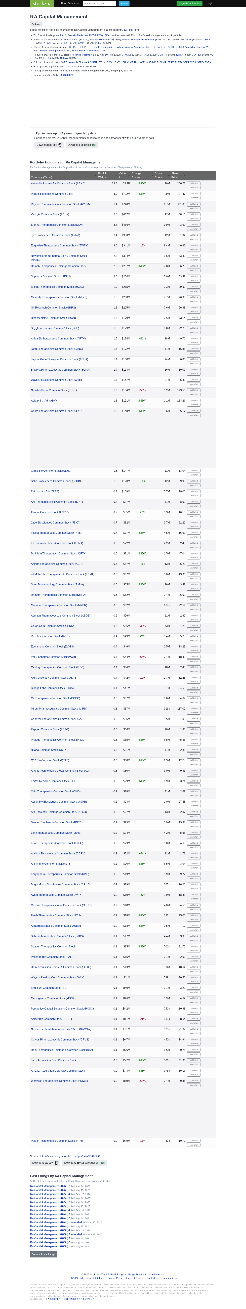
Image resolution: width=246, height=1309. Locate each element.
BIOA (69, 688)
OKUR (87, 905)
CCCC (75, 698)
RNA (94, 62)
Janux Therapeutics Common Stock (52, 348)
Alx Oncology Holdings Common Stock (54, 812)
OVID (76, 791)
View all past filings (43, 1254)
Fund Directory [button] (70, 3)
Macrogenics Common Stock (48, 998)
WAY (80, 977)
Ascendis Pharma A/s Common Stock (53, 183)
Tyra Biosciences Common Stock (50, 235)
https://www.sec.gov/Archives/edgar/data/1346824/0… (72, 1156)
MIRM (82, 708)
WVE (78, 379)
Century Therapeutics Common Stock (53, 667)
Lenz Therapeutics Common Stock (51, 832)
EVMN (69, 646)
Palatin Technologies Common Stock (53, 1140)
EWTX (179, 54)
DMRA (81, 594)
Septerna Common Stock (46, 276)
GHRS (71, 307)
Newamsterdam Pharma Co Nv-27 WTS (54, 1029)
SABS (79, 936)
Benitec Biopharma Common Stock (52, 822)
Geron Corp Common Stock (47, 626)
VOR (212, 54)
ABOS (85, 615)
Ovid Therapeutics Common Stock (51, 791)
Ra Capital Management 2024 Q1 (50, 1226)
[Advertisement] (123, 102)
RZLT (65, 636)
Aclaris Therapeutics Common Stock (52, 563)
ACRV (80, 853)
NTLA (47, 42)
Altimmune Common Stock (47, 863)
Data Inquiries (169, 1278)
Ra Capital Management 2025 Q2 (50, 1202)
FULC (46, 58)
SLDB (76, 481)
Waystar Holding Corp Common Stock (53, 977)
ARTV (207, 39)
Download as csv (46, 144)
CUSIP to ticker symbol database (87, 1278)
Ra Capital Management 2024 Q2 (50, 1218)
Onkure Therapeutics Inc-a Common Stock (56, 905)
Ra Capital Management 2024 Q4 (50, 1210)
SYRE (196, 54)
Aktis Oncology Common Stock (49, 677)
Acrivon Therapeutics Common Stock (53, 853)
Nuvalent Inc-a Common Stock (49, 390)
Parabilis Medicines (77, 35)
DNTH (108, 54)
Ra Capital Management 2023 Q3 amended (56, 1234)
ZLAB (54, 491)
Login (210, 3)
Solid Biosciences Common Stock (51, 481)
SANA (81, 42)
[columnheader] (64, 176)
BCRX (85, 369)
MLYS (82, 297)
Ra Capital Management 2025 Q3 (50, 1198)
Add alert (36, 24)
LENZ (76, 832)
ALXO (82, 812)
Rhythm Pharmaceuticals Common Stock (55, 204)
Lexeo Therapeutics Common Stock (52, 843)
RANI (90, 1050)
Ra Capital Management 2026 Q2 (50, 1186)
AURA (67, 50)
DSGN (110, 62)
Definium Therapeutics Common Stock (54, 553)
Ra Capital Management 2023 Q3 (50, 1238)
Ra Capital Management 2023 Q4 (50, 1230)
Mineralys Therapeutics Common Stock (54, 297)
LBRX (78, 543)
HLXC (86, 967)
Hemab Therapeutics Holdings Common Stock (58, 266)
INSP (148, 62)
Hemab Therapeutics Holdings (138, 39)
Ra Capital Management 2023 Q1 (50, 1246)
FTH (154, 47)
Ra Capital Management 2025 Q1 (50, 1206)
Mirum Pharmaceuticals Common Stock (54, 708)
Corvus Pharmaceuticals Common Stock (55, 1039)
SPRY (80, 501)
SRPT (162, 54)
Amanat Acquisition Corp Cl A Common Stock (58, 1070)
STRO (200, 62)
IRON (71, 318)
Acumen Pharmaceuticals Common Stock (55, 615)
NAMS (36, 259)
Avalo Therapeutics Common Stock (52, 894)
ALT (160, 47)
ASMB (82, 801)
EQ (64, 987)
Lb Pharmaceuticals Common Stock (52, 543)
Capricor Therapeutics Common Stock (53, 719)
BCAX (79, 286)
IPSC (80, 667)
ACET (67, 1019)
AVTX (77, 894)
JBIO (75, 522)
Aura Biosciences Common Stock (51, 925)
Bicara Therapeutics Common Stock (52, 286)
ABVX (170, 39)
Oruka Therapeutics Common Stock (52, 411)
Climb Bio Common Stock (46, 470)
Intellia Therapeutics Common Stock (52, 532)
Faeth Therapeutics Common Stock (52, 915)
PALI (69, 956)
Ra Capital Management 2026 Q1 (50, 1190)
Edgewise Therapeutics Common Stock (54, 245)
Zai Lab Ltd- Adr (40, 491)
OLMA (63, 58)
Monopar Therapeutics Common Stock (54, 605)
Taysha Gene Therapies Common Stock (54, 359)
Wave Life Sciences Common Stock (52, 379)
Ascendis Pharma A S (83, 54)
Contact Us (152, 1278)
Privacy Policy (115, 1278)
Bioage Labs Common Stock (48, 688)
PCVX (100, 35)
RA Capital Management (59, 16)
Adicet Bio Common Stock (46, 1019)
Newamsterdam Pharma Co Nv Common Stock (59, 255)
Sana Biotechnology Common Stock (52, 584)
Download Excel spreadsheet (82, 1162)
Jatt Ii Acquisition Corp (190, 47)
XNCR (64, 512)
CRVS (84, 1039)
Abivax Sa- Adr (40, 400)
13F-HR (128, 29)
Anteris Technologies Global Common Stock (57, 770)
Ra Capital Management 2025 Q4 (50, 1194)
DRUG (85, 884)
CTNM (102, 62)
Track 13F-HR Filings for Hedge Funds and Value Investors (132, 1274)
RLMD (178, 62)
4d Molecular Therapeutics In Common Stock (57, 574)
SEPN (66, 276)
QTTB (174, 47)
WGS (193, 62)
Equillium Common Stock (46, 987)
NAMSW (85, 1029)
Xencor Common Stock (44, 512)
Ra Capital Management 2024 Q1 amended (56, 1222)
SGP (75, 328)
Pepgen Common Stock (45, 729)
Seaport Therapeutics (51, 50)
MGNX (71, 998)
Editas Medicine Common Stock (50, 781)
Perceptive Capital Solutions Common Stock (57, 1008)
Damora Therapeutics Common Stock (53, 594)
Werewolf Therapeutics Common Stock (54, 1080)
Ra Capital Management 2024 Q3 (50, 1214)
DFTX (64, 42)
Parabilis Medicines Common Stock (52, 193)
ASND (63, 35)
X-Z (92, 1299)
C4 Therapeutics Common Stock (50, 698)
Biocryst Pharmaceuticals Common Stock (55, 369)
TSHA (83, 359)
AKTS (72, 677)
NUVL (127, 54)
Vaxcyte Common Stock (45, 214)
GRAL (133, 62)
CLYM (66, 470)
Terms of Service (134, 1278)
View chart (193, 188)
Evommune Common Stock (47, 646)
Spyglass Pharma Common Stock (51, 328)
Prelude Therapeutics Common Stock (53, 739)
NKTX (63, 750)
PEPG (64, 729)
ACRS (80, 563)
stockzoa (42, 3)
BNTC (78, 822)
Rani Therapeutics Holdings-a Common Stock (58, 1050)
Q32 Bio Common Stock (45, 760)
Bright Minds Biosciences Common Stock (55, 884)
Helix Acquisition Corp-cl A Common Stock (56, 967)
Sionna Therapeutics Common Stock (53, 224)
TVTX (208, 62)
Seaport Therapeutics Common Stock (53, 946)
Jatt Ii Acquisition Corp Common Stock (53, 1060)
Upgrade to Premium (190, 3)
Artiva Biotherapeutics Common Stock (53, 338)
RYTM (92, 35)
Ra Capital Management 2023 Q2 (50, 1242)
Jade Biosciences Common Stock (51, 522)
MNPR (82, 605)
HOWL (83, 1080)
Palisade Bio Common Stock (48, 956)
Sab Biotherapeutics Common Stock (52, 936)
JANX (78, 348)
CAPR (82, 719)
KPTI (85, 874)
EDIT (35, 50)
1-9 (46, 1299)
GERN (69, 626)
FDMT (89, 574)
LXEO (78, 843)
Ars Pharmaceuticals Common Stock (52, 501)
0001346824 (66, 75)
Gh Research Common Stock (48, 307)
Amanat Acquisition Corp (138, 47)
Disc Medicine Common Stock (49, 318)
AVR (87, 770)
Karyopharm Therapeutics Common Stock (56, 874)
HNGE (141, 62)
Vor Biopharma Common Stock (49, 657)
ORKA (188, 39)
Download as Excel (79, 144)
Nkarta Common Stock (44, 750)
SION (107, 35)
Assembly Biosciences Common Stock (54, 801)
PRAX (144, 54)
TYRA (75, 235)
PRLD (98, 42)
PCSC (89, 1008)
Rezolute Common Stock (46, 636)
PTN (79, 1140)
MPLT (155, 62)
